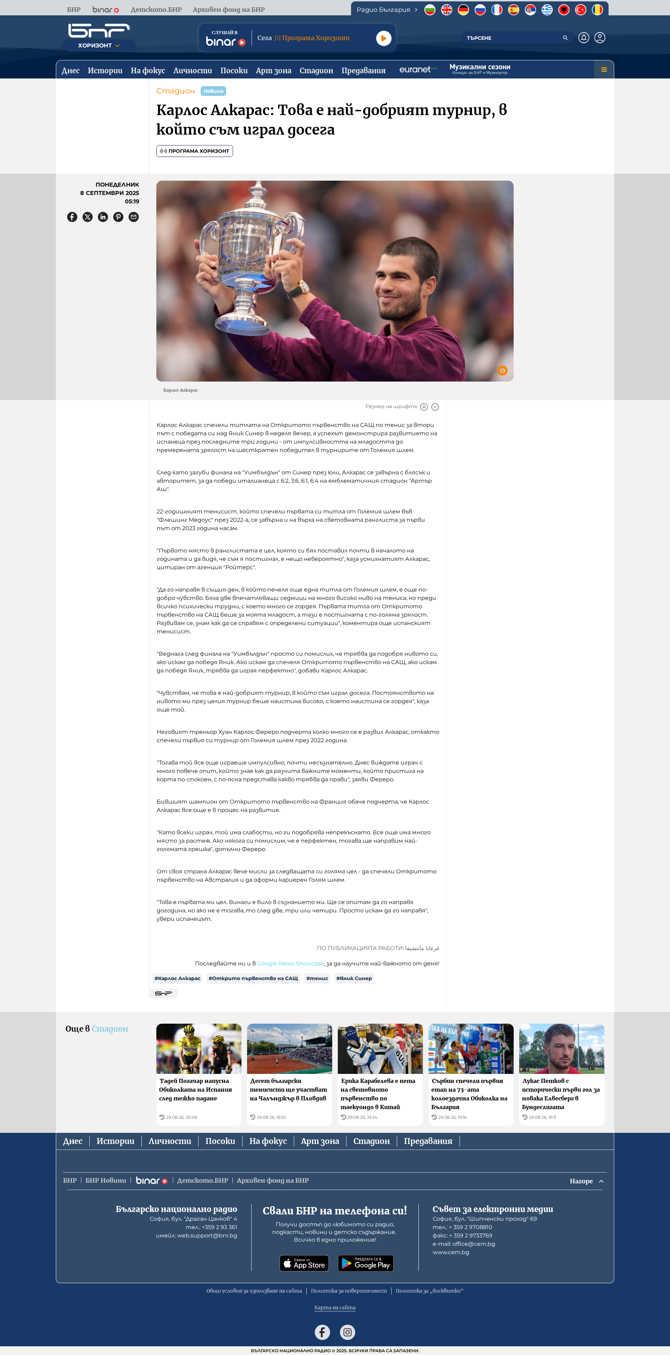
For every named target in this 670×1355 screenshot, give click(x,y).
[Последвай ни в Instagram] (347, 1332)
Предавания (428, 1141)
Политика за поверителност (349, 1291)
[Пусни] (384, 38)
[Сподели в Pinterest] (118, 217)
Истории (115, 1141)
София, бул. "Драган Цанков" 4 (193, 1218)
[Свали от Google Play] (365, 1263)
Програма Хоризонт (199, 151)
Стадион (175, 91)
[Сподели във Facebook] (72, 217)
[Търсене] (565, 37)
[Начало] (99, 31)
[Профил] (600, 38)
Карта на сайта (335, 1307)
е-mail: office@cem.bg (464, 1244)
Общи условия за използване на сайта (254, 1291)
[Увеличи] (424, 407)
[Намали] (435, 407)
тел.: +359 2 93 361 (211, 1227)
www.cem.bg (451, 1252)
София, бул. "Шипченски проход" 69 (485, 1218)
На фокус (268, 1141)
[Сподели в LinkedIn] (103, 217)
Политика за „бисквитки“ (430, 1291)
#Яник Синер (354, 978)
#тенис (317, 978)
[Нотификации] (584, 38)
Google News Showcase (290, 963)
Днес (72, 1141)
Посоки (220, 1141)
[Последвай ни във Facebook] (322, 1332)
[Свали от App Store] (304, 1263)
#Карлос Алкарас (177, 978)
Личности (170, 1141)
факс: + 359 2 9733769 (462, 1235)
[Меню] (604, 69)
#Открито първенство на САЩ (253, 978)
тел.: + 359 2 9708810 (462, 1227)
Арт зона (320, 1141)
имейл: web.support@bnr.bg (196, 1235)
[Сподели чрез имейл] (133, 217)
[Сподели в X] (87, 217)
